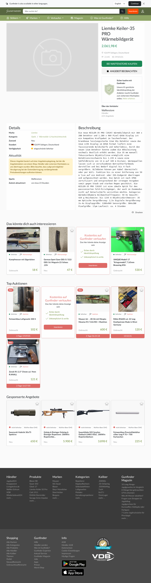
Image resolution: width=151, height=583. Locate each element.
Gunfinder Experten (42, 550)
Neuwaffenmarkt (13, 562)
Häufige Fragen (68, 556)
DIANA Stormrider (37, 495)
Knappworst (11, 484)
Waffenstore (108, 110)
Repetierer (80, 481)
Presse (37, 565)
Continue (135, 3)
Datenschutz (67, 548)
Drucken (139, 212)
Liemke (34, 133)
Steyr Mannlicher (59, 489)
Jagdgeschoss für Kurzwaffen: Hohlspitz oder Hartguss (133, 507)
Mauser (55, 481)
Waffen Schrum (12, 489)
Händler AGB (67, 545)
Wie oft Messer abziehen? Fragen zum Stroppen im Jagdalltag (132, 498)
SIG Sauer (56, 484)
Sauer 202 (33, 484)
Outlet (9, 559)
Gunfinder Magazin (42, 556)
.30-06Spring (104, 484)
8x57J (101, 492)
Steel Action (57, 492)
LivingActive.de (12, 486)
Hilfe (126, 17)
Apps (36, 562)
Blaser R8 (33, 481)
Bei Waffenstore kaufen (122, 63)
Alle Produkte (12, 548)
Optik (33, 136)
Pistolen (79, 492)
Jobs (36, 559)
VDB (8, 492)
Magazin (78, 17)
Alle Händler (11, 550)
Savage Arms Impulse (38, 498)
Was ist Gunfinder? (103, 17)
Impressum (66, 553)
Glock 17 (33, 486)
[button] (141, 11)
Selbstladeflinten (83, 486)
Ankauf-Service (40, 553)
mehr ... (9, 498)
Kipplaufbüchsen (82, 484)
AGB (64, 542)
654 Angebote (108, 116)
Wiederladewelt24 (14, 495)
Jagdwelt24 (11, 481)
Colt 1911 (33, 492)
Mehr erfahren (129, 98)
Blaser (55, 486)
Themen (9, 556)
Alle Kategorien (13, 545)
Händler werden (41, 545)
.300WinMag (104, 486)
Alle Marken (11, 542)
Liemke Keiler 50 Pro (38, 489)
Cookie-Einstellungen (71, 550)
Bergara (55, 495)
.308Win (102, 481)
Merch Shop (39, 567)
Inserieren (133, 11)
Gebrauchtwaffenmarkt (16, 565)
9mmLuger (103, 495)
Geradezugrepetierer (84, 495)
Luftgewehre (81, 489)
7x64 (101, 489)
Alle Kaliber (11, 553)
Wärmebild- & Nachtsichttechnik (53, 136)
